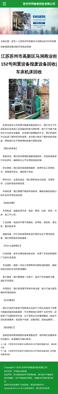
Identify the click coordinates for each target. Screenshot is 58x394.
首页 (13, 41)
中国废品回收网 (20, 371)
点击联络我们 (28, 388)
